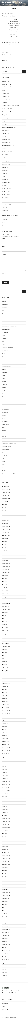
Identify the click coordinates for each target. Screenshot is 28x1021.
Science (4, 167)
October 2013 (5, 932)
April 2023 (4, 587)
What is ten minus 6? (7, 274)
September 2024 (6, 535)
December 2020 (6, 674)
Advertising (6, 87)
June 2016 (4, 837)
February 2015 (5, 886)
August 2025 (5, 501)
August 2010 (5, 966)
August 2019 (5, 723)
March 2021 (5, 664)
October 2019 (5, 717)
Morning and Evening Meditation (10, 474)
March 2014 (5, 917)
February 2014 (5, 920)
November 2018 (6, 750)
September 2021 (6, 646)
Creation (4, 96)
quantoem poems (12, 2)
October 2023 (5, 569)
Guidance (14, 42)
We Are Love (5, 1009)
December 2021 (6, 637)
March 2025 (5, 517)
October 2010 (5, 960)
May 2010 (4, 972)
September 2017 (6, 790)
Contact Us (4, 458)
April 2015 (4, 880)
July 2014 (4, 904)
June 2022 (4, 618)
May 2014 (4, 910)
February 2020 (5, 704)
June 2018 (4, 766)
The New (4, 195)
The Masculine (5, 188)
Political (4, 161)
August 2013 (5, 938)
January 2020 (5, 707)
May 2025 (4, 511)
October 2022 (5, 606)
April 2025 (4, 514)
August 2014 (5, 901)
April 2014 (4, 913)
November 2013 (6, 929)
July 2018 (4, 763)
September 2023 (6, 572)
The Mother (5, 191)
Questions (4, 164)
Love (3, 136)
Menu (14, 8)
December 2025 (6, 489)
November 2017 (6, 784)
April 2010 (4, 975)
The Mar (4, 185)
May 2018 (4, 769)
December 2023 (6, 563)
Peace (3, 155)
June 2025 (4, 508)
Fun (3, 121)
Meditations (5, 470)
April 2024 (4, 551)
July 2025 (4, 504)
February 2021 (5, 667)
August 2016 (5, 830)
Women (4, 210)
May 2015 (4, 877)
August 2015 (5, 867)
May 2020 (4, 695)
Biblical (4, 90)
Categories (4, 219)
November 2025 (6, 492)
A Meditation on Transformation (9, 443)
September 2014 (6, 898)
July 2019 (4, 726)
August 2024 (5, 538)
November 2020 (6, 677)
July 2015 (4, 870)
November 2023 (6, 566)
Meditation (4, 139)
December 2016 (6, 818)
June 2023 (4, 581)
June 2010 (4, 969)
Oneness (4, 148)
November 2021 (6, 640)
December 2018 (6, 747)
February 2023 (5, 594)
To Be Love (5, 201)
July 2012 (4, 947)
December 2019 (6, 710)
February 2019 (5, 741)
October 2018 (5, 754)
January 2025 (5, 523)
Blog (3, 452)
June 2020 (4, 692)
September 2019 (6, 720)
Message (4, 254)
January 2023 (5, 597)
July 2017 (4, 797)
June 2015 (4, 873)
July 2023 (4, 578)
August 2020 (5, 686)
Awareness (4, 84)
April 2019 (4, 735)
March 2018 (5, 775)
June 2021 (4, 655)
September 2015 (6, 864)
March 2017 (5, 809)
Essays (3, 115)
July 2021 (4, 652)
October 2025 (5, 495)
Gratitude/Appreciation (7, 127)
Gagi (11, 13)
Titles (3, 225)
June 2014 (4, 907)
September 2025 (6, 498)
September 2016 (6, 827)
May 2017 (4, 803)
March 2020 (5, 701)
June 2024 (4, 544)
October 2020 (5, 680)
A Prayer (4, 81)
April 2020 (4, 698)
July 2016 (4, 833)
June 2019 (4, 729)
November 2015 (6, 858)
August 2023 (5, 575)
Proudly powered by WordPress (9, 1017)
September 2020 (6, 683)
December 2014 (6, 892)
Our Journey (5, 151)
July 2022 (4, 615)
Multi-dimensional (6, 145)
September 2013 (6, 935)
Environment (5, 112)
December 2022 (6, 600)
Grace (3, 124)
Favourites (7, 42)
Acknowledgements (6, 446)
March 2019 (5, 738)
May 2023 (4, 584)
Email (4, 246)
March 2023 (5, 591)
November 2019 (6, 714)
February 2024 (5, 557)
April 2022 (4, 624)
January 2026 (5, 486)
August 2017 (5, 793)
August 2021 (5, 649)
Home (3, 464)
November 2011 (6, 950)
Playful (4, 158)
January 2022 (5, 634)
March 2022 (5, 627)
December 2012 (6, 944)
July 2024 (4, 541)
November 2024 (6, 529)
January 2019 (5, 744)
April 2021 (4, 661)
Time (15, 44)
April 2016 (4, 843)
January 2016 (5, 852)
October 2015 (5, 861)
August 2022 (5, 612)
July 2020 (4, 689)
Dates (3, 222)
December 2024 (6, 526)
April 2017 (4, 806)
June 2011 (4, 957)
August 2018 (5, 760)
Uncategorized (5, 204)
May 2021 (4, 658)
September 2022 (6, 609)
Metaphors (4, 142)
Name (4, 238)
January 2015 (5, 889)
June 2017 (4, 800)
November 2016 (6, 821)
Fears (3, 1006)
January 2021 (5, 671)
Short (12, 44)
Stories (3, 176)
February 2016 (5, 849)
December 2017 (6, 781)
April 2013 (4, 941)
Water (3, 207)
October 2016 (5, 824)
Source (3, 173)
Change (4, 93)
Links (3, 467)
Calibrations (5, 1003)
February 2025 (5, 520)
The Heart (4, 182)
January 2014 (5, 923)
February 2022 (5, 631)
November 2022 (6, 603)
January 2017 (5, 815)
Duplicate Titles (6, 108)
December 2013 (6, 926)
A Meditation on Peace (7, 440)
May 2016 (4, 840)
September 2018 (6, 757)
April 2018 (4, 772)
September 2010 (6, 963)
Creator (4, 102)
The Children (5, 179)
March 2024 (5, 554)
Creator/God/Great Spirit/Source (9, 105)
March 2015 (5, 883)
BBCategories (5, 449)
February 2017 (5, 812)
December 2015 (6, 855)
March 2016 (5, 846)
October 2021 (5, 643)
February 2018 (5, 778)
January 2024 (5, 560)
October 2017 (5, 787)
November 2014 (6, 895)
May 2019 (4, 732)
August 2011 (5, 953)
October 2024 (5, 532)
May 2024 (4, 547)
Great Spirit (5, 130)
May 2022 (4, 621)
